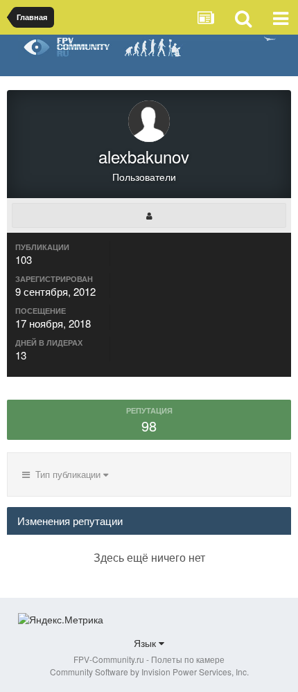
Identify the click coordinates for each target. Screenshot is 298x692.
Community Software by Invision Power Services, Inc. (149, 671)
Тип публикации (66, 474)
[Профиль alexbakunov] (149, 215)
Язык (146, 643)
